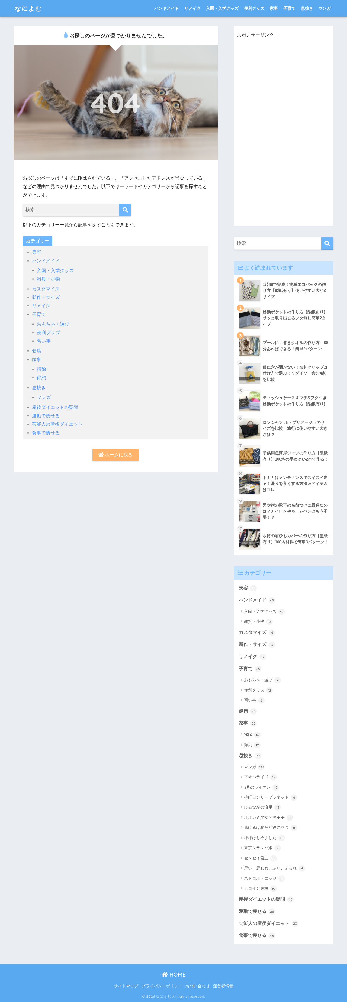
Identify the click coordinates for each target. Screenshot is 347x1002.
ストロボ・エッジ (263, 878)
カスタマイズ (46, 289)
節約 (41, 377)
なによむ (28, 8)
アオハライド (259, 777)
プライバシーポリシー (162, 986)
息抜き (307, 8)
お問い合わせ (197, 986)
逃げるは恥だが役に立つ (269, 827)
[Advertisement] (277, 137)
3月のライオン (260, 787)
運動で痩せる (46, 415)
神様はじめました (264, 837)
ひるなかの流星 (261, 807)
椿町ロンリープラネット (269, 797)
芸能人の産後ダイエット (57, 424)
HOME (177, 974)
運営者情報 (223, 986)
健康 (36, 350)
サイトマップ (126, 986)
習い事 (44, 341)
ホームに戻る (118, 454)
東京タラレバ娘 (261, 847)
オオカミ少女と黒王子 (267, 817)
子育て (289, 8)
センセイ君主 (259, 858)
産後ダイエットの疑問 (55, 407)
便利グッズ (254, 8)
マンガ (325, 8)
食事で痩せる (46, 432)
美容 (36, 252)
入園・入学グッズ (222, 8)
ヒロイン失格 (259, 888)
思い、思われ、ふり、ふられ (273, 868)
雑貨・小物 (48, 279)
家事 (274, 8)
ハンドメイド (167, 8)
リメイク (192, 8)
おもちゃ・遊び (53, 324)
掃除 (41, 369)
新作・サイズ (46, 297)
